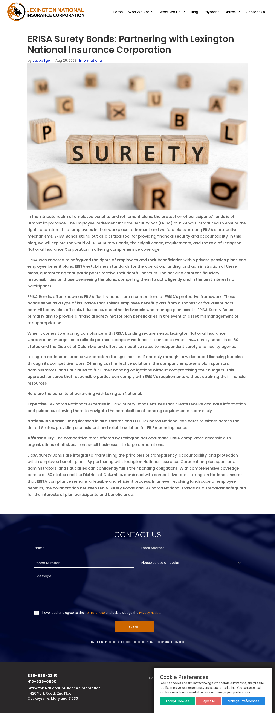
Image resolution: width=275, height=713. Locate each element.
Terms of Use (95, 613)
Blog (194, 11)
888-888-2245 (43, 675)
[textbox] (189, 563)
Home (118, 11)
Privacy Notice (149, 613)
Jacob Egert (42, 60)
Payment (211, 11)
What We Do (170, 11)
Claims (230, 11)
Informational (91, 60)
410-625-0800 (42, 681)
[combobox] (191, 563)
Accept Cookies (177, 701)
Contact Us (255, 11)
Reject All (208, 701)
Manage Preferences (243, 701)
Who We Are (138, 11)
